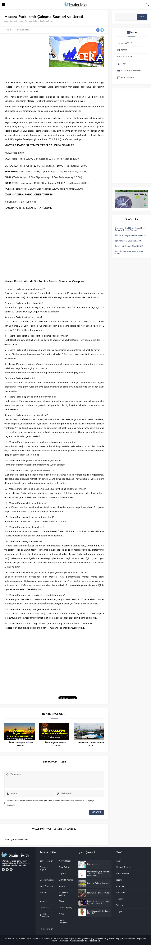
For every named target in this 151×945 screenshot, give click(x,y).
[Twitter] (7, 869)
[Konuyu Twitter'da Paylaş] (102, 30)
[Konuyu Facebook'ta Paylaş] (98, 30)
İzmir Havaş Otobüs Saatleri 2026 (90, 744)
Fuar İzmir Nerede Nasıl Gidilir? (129, 246)
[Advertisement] (29, 57)
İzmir (15, 21)
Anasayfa (8, 21)
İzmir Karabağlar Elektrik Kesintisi (21, 744)
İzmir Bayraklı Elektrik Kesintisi (55, 744)
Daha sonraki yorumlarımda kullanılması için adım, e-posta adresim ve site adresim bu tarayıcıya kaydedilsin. (50, 803)
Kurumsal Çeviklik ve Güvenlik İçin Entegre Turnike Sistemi (130, 229)
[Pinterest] (11, 869)
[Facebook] (3, 869)
